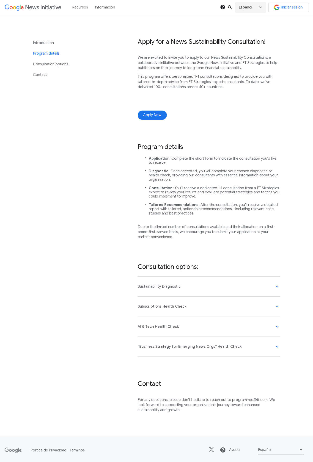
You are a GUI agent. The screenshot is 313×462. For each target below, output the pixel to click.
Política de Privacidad (48, 450)
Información (105, 7)
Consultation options (50, 64)
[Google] (13, 450)
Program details (46, 53)
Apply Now (152, 115)
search (230, 7)
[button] (250, 7)
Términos (77, 450)
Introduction (43, 43)
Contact (40, 74)
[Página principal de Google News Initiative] (33, 7)
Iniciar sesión (292, 7)
